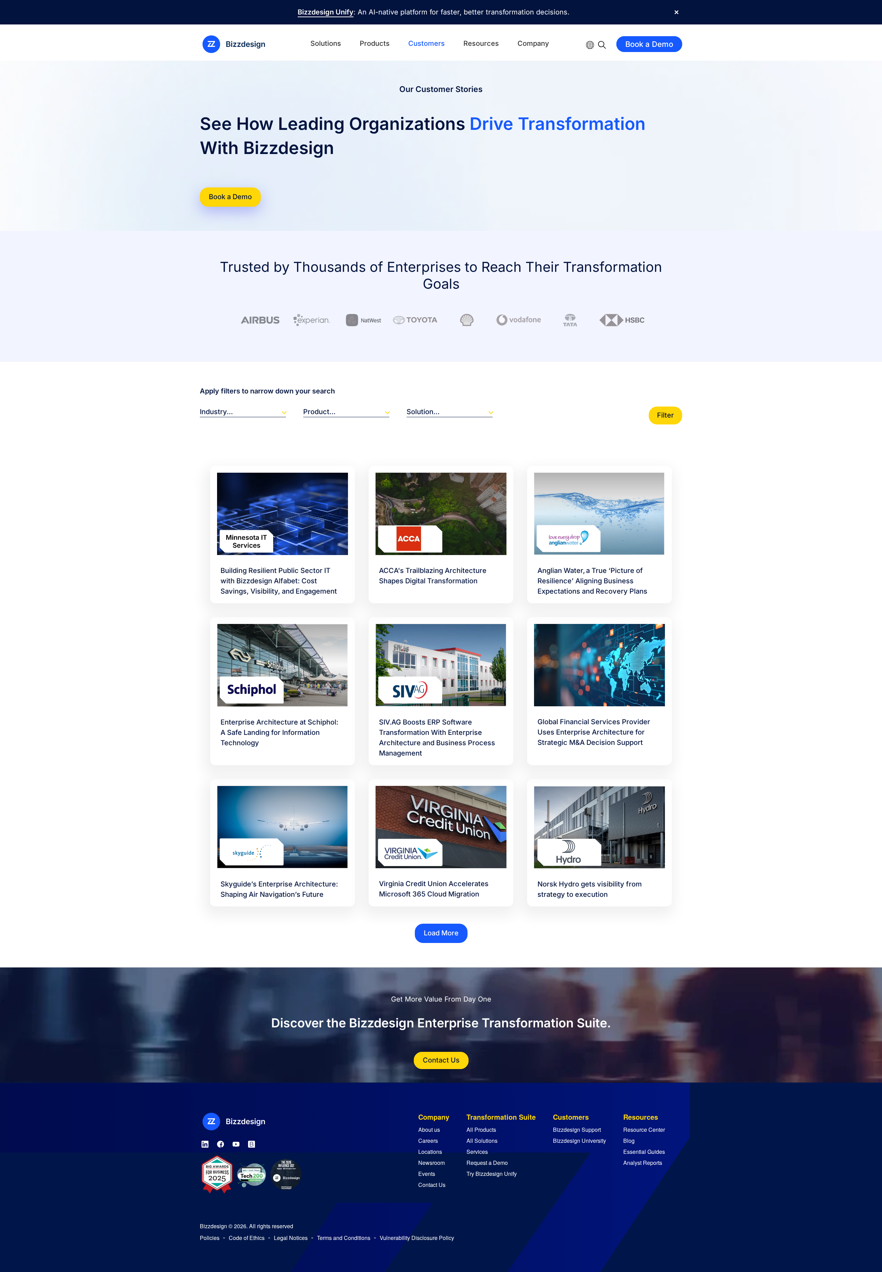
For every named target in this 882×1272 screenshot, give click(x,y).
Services (477, 1152)
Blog (629, 1141)
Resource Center (644, 1129)
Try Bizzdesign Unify (491, 1174)
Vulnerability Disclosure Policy (417, 1238)
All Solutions (482, 1141)
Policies (209, 1238)
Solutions (325, 43)
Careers (428, 1141)
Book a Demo (649, 44)
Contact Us (441, 1060)
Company (533, 43)
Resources (481, 43)
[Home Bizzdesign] (238, 44)
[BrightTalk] (251, 1143)
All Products (481, 1129)
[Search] (602, 44)
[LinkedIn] (205, 1143)
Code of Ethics (247, 1238)
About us (429, 1129)
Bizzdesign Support (577, 1129)
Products (375, 43)
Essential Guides (644, 1152)
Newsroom (431, 1163)
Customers (426, 43)
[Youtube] (236, 1143)
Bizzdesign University (579, 1141)
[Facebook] (220, 1143)
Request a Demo (487, 1163)
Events (426, 1174)
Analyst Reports (642, 1163)
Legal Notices (291, 1238)
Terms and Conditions (343, 1238)
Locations (430, 1152)
